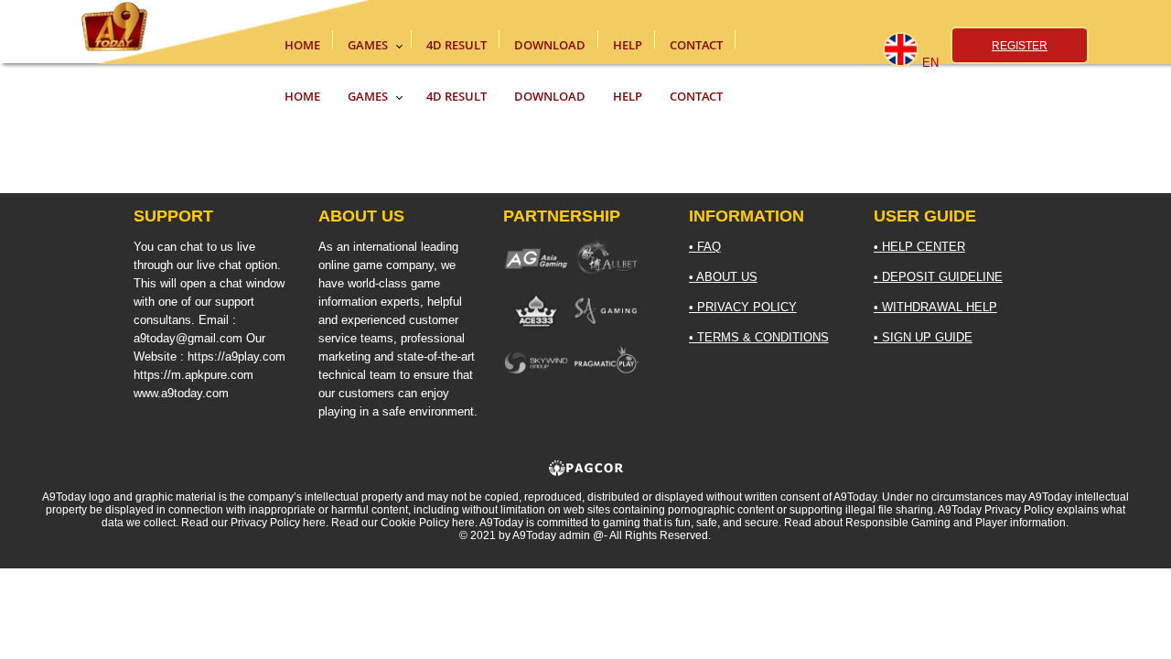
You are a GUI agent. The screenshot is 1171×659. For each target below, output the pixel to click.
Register (1019, 45)
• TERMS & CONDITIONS (759, 337)
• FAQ (705, 247)
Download (550, 43)
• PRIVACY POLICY (743, 307)
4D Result (456, 43)
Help (627, 43)
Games (368, 43)
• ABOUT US (723, 277)
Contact (696, 43)
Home (302, 43)
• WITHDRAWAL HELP (935, 307)
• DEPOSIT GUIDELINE (938, 277)
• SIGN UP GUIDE (923, 337)
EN (930, 63)
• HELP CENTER (919, 247)
